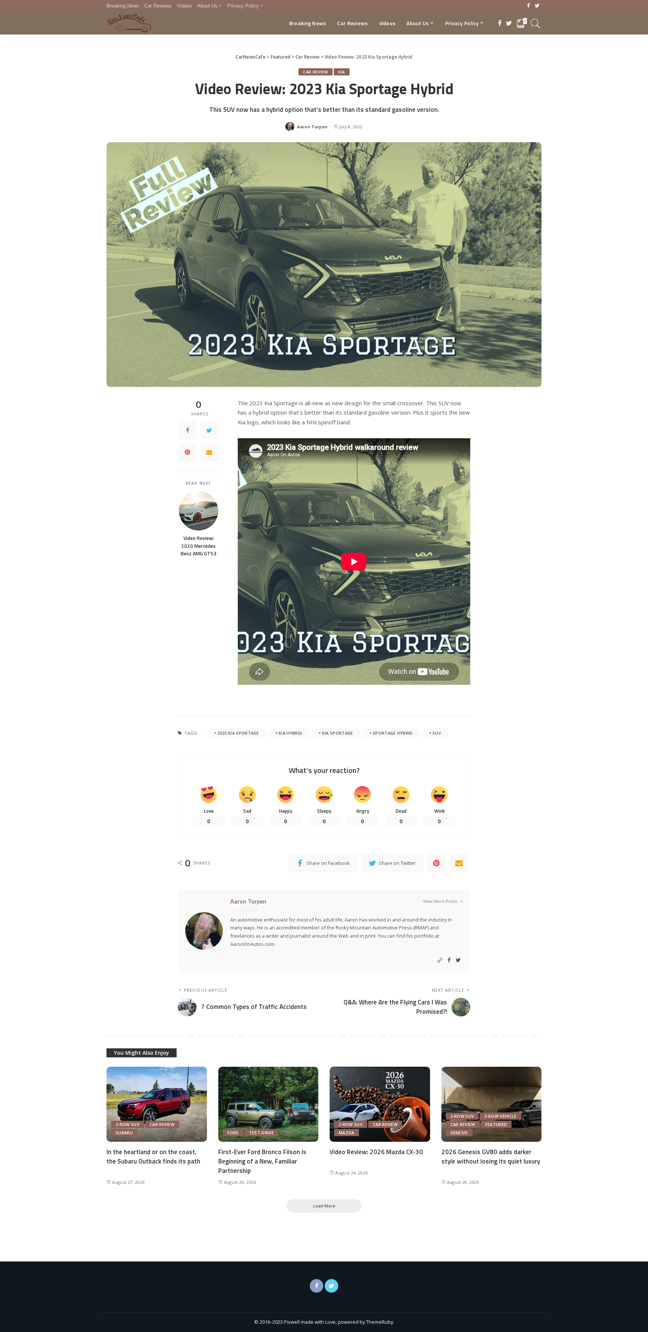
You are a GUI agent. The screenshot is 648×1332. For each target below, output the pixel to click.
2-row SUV (128, 1124)
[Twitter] (537, 6)
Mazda (346, 1132)
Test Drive (261, 1132)
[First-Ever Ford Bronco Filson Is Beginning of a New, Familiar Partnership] (268, 1104)
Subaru (124, 1132)
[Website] (439, 960)
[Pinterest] (187, 452)
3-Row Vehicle (500, 1116)
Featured (496, 1124)
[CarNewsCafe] (129, 23)
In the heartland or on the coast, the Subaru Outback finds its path (153, 1156)
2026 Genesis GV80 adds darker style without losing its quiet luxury (490, 1156)
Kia (341, 72)
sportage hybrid (393, 733)
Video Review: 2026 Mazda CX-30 (376, 1152)
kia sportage (337, 733)
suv (436, 733)
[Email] (209, 452)
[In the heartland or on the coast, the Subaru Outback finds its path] (156, 1104)
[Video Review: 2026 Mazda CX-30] (380, 1104)
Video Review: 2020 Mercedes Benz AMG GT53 (198, 545)
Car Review (315, 72)
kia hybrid (290, 733)
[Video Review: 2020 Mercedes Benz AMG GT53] (198, 511)
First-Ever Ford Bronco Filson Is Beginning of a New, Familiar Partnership (262, 1161)
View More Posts (440, 901)
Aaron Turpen (312, 127)
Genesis (459, 1132)
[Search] (536, 23)
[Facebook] (528, 6)
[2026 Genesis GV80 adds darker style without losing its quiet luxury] (491, 1104)
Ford (233, 1132)
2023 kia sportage (238, 733)
